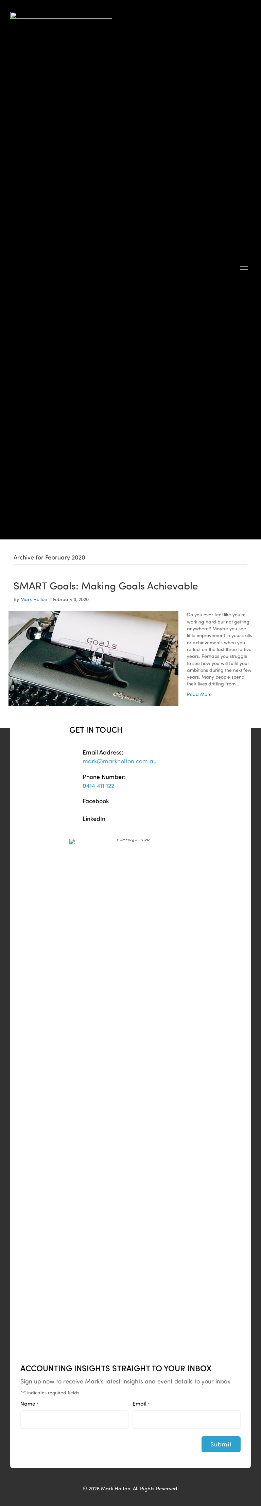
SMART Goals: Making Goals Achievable (106, 585)
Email (141, 1403)
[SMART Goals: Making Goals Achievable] (93, 658)
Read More (199, 694)
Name (29, 1403)
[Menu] (244, 270)
